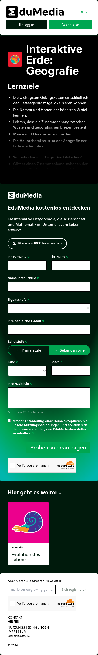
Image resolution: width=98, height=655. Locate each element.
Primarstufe (28, 350)
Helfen (13, 621)
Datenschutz (19, 635)
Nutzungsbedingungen (28, 627)
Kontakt (15, 617)
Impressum (17, 631)
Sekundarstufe (69, 350)
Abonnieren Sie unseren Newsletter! (35, 581)
